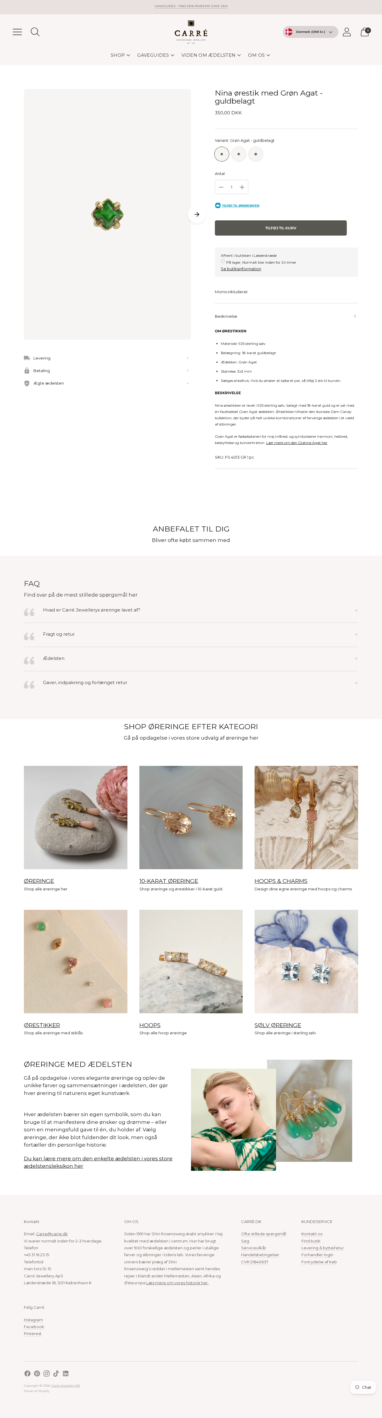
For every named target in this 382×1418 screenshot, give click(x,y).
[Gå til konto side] (346, 32)
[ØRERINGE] (75, 817)
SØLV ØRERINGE (278, 1025)
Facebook (34, 1326)
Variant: (245, 140)
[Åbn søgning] (35, 32)
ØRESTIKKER (42, 1025)
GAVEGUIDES (153, 55)
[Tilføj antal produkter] (242, 187)
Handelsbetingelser (260, 1254)
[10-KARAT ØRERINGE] (191, 817)
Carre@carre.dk (52, 1233)
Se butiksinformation (241, 268)
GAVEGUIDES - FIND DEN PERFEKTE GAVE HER (191, 6)
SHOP (118, 55)
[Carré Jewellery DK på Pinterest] (37, 1374)
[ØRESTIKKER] (75, 961)
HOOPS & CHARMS (281, 881)
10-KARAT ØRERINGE (168, 881)
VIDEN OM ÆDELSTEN (208, 55)
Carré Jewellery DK (66, 1386)
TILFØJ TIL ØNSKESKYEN (240, 206)
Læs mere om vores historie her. (177, 1282)
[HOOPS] (191, 961)
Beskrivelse (226, 316)
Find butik (311, 1241)
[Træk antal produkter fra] (221, 187)
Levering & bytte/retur (322, 1247)
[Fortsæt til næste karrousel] (197, 214)
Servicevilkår (253, 1247)
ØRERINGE (39, 881)
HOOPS (150, 1025)
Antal (220, 173)
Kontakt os (311, 1233)
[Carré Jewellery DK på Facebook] (27, 1374)
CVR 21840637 (254, 1261)
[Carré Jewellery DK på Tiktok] (56, 1374)
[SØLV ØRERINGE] (306, 961)
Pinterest (32, 1333)
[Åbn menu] (17, 32)
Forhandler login (317, 1254)
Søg (245, 1241)
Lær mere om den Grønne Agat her (296, 442)
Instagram (33, 1319)
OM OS (256, 55)
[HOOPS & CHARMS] (306, 817)
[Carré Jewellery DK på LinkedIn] (65, 1374)
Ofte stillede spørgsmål (263, 1233)
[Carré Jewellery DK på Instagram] (46, 1374)
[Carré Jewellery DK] (191, 32)
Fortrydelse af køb (319, 1261)
